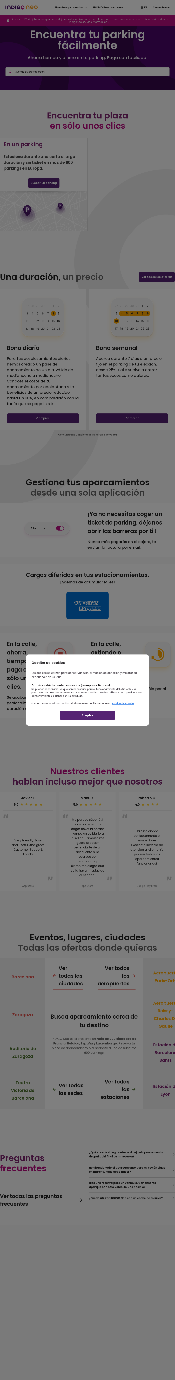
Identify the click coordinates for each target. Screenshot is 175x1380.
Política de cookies (123, 703)
